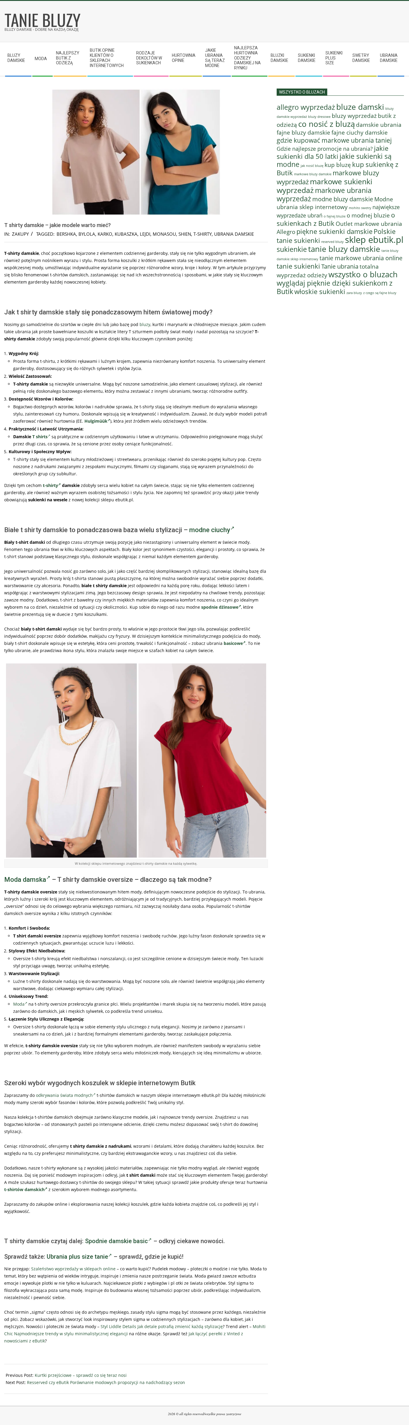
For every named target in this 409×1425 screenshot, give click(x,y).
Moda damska (25, 879)
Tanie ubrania (339, 266)
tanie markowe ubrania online (360, 258)
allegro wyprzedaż (306, 107)
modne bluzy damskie (342, 199)
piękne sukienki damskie (334, 231)
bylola (86, 234)
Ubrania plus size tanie (77, 1256)
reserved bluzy (332, 242)
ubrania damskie (234, 234)
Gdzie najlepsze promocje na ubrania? (325, 148)
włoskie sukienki (319, 291)
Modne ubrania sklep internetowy (335, 203)
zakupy (20, 234)
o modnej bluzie (368, 215)
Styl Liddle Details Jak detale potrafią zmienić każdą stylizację (162, 1326)
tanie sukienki (298, 266)
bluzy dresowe (319, 116)
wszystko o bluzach (363, 274)
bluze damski (360, 106)
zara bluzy (354, 293)
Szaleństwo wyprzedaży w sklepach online (73, 1269)
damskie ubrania (379, 124)
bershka (66, 234)
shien (184, 234)
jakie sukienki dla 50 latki (332, 152)
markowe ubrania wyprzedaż (324, 194)
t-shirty (202, 234)
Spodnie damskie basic (116, 1241)
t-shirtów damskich (24, 1189)
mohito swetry (360, 207)
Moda (19, 1004)
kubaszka (126, 234)
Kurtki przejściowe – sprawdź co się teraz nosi (81, 1375)
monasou (164, 234)
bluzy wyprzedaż (354, 115)
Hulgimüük (95, 421)
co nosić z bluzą (326, 123)
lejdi (145, 234)
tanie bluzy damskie (344, 248)
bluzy (145, 324)
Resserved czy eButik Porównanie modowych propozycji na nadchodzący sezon (106, 1382)
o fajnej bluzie (335, 216)
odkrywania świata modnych (64, 1095)
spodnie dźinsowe (219, 607)
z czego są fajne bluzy (379, 292)
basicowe (233, 643)
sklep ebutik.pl (374, 240)
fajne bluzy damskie (303, 132)
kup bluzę (338, 164)
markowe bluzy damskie (312, 174)
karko (105, 234)
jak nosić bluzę (312, 165)
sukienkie (292, 249)
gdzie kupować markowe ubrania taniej (334, 140)
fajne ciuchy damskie (359, 132)
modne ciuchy (209, 530)
